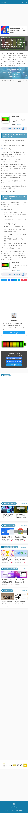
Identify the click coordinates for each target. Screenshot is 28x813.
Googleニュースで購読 (15, 358)
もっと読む (23, 503)
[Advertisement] (14, 98)
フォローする (15, 333)
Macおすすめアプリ (5, 37)
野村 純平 (14, 320)
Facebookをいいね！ (15, 361)
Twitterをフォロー (15, 365)
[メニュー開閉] (26, 2)
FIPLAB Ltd (19, 124)
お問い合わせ (14, 807)
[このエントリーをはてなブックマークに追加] (17, 280)
